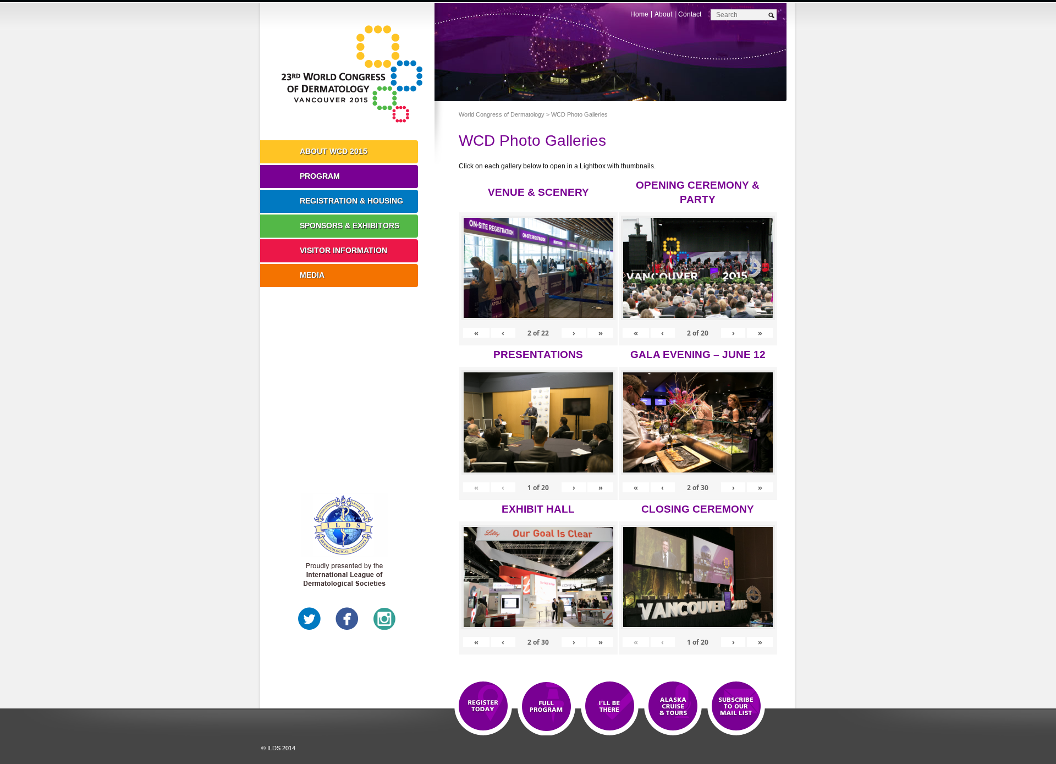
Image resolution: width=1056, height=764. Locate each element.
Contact (689, 14)
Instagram (384, 618)
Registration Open (483, 706)
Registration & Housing (351, 200)
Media (312, 275)
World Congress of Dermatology (355, 74)
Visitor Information (343, 250)
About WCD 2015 (333, 151)
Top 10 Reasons (546, 706)
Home (639, 14)
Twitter (309, 618)
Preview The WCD (673, 706)
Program (320, 176)
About (663, 14)
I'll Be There (610, 706)
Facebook (347, 618)
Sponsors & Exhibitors (349, 225)
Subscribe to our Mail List (736, 706)
